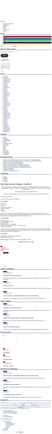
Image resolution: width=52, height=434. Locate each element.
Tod (5, 408)
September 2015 (6, 104)
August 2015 (6, 105)
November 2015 (6, 103)
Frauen (41, 402)
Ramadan (38, 406)
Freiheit (44, 402)
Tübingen (11, 408)
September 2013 (6, 131)
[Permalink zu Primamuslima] (10, 347)
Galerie (4, 37)
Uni (16, 408)
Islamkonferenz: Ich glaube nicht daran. (12, 275)
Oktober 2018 (6, 80)
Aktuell (4, 26)
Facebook (5, 177)
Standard (5, 271)
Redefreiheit (10, 168)
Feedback (8, 427)
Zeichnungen (6, 153)
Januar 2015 (5, 112)
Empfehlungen (6, 29)
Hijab (15, 405)
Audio (4, 43)
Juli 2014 (5, 119)
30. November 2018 (7, 272)
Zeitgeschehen (6, 154)
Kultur (4, 28)
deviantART (6, 181)
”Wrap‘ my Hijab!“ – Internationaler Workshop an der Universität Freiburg (20, 295)
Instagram (5, 178)
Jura (30, 405)
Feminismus (37, 402)
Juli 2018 (5, 83)
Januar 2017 (5, 92)
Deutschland (32, 402)
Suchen (17, 432)
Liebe (42, 405)
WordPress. (14, 411)
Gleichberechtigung (9, 405)
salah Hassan (6, 167)
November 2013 (6, 129)
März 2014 (5, 124)
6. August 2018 (6, 315)
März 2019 (5, 77)
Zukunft (27, 408)
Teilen (2, 250)
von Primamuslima (5, 249)
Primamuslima (26, 12)
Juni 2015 (5, 107)
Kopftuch (34, 405)
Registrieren (5, 429)
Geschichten (6, 144)
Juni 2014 (5, 120)
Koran (39, 405)
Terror (3, 408)
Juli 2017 (5, 88)
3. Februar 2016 (6, 356)
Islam (4, 146)
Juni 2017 (5, 89)
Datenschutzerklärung (8, 416)
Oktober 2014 (6, 115)
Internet (4, 145)
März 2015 (5, 110)
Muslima (15, 406)
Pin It (4, 266)
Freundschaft (48, 402)
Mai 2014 (5, 121)
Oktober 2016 (6, 94)
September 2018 (6, 81)
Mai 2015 (5, 108)
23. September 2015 (7, 363)
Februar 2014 (6, 125)
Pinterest (5, 180)
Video (4, 42)
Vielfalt (18, 408)
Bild (4, 36)
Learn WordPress (9, 424)
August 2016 (6, 96)
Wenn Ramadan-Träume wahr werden (12, 394)
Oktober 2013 (6, 130)
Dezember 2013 (6, 127)
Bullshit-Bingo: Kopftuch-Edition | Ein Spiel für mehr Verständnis (18, 317)
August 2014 (6, 118)
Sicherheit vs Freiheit (8, 365)
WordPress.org (9, 422)
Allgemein (5, 138)
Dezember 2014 (6, 113)
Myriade (5, 165)
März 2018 (5, 86)
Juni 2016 (5, 98)
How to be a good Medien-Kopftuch (15, 162)
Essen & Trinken (6, 140)
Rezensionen (6, 151)
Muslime (20, 407)
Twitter (4, 176)
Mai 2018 (5, 85)
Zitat (4, 38)
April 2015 (5, 109)
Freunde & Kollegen (7, 143)
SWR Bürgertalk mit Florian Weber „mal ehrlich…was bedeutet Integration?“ (24, 159)
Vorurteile (22, 408)
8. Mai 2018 (5, 324)
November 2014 (6, 114)
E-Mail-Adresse (4, 51)
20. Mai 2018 (6, 391)
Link (4, 41)
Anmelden (5, 428)
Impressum (5, 415)
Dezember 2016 (6, 93)
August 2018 (6, 82)
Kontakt (5, 31)
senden (4, 55)
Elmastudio (14, 413)
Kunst (4, 27)
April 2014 (5, 123)
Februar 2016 (6, 100)
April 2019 (5, 76)
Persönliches (6, 150)
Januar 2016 (5, 102)
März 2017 (5, 91)
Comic (27, 402)
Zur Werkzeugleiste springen (7, 418)
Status (4, 40)
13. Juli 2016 (6, 350)
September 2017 (6, 87)
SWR (1, 408)
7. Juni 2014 (3, 247)
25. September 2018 (7, 293)
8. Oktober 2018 (6, 282)
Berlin (18, 402)
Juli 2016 (5, 97)
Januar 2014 (5, 126)
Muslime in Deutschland (8, 23)
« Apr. (2, 70)
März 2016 (5, 99)
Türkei (15, 408)
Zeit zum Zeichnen (15, 170)
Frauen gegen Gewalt (8, 285)
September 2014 (6, 116)
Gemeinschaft (3, 405)
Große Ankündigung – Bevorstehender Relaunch (18, 164)
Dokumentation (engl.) (11, 423)
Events (4, 142)
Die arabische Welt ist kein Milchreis (11, 384)
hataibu (4, 159)
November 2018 (6, 78)
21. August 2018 (6, 381)
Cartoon (24, 402)
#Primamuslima (4, 402)
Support (7, 426)
